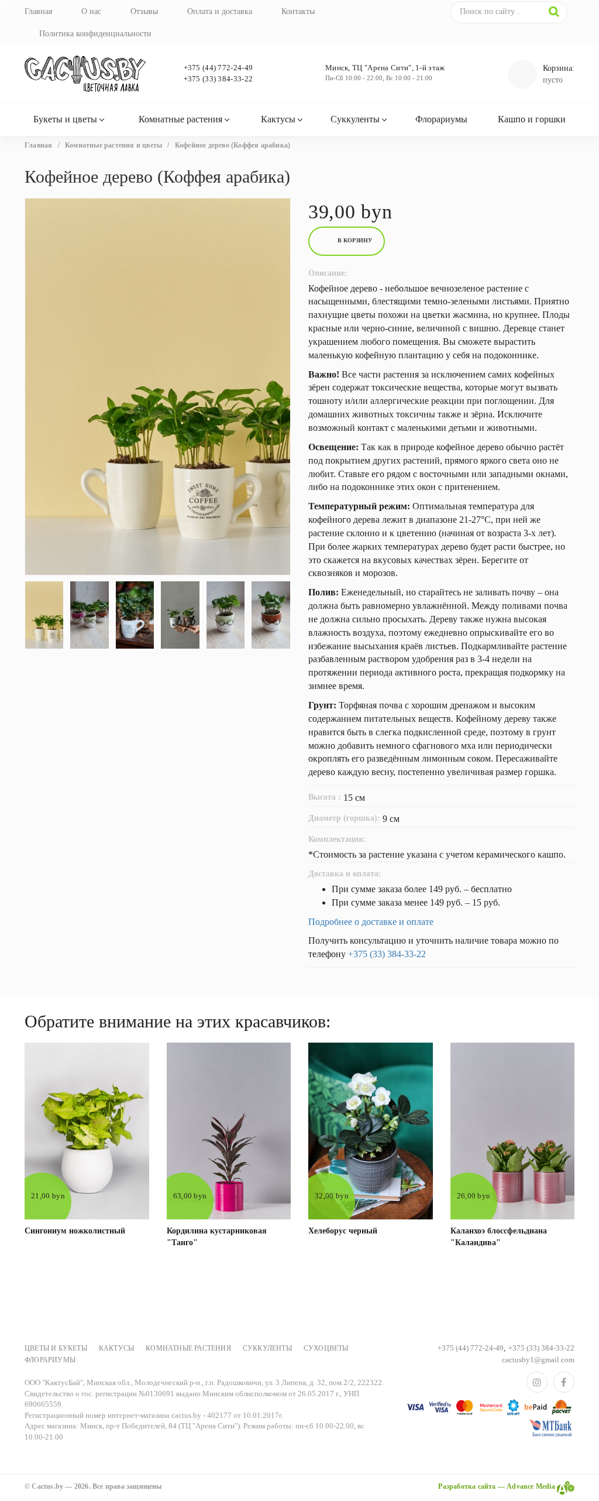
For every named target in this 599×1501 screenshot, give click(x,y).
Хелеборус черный (342, 1230)
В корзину (355, 240)
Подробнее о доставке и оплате (370, 922)
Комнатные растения (180, 119)
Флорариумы (441, 119)
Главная (38, 11)
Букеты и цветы (65, 119)
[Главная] (87, 74)
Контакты (298, 11)
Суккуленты (355, 119)
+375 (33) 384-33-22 (218, 78)
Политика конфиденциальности (95, 33)
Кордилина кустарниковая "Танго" (217, 1236)
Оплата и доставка (219, 11)
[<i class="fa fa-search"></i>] (554, 12)
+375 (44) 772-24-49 (218, 67)
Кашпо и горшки (532, 119)
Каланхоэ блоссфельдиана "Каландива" (498, 1236)
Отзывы (144, 11)
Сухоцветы (326, 1348)
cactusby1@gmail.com (538, 1359)
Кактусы (278, 119)
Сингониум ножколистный (75, 1230)
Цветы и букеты (56, 1348)
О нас (91, 11)
